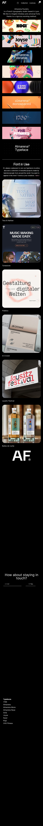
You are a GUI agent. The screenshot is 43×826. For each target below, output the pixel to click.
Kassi (5, 718)
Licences (32, 3)
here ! (37, 176)
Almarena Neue (9, 710)
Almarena (7, 705)
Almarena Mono (9, 707)
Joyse (5, 715)
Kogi (5, 721)
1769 (5, 702)
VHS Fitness (8, 723)
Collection (24, 3)
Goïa (5, 713)
